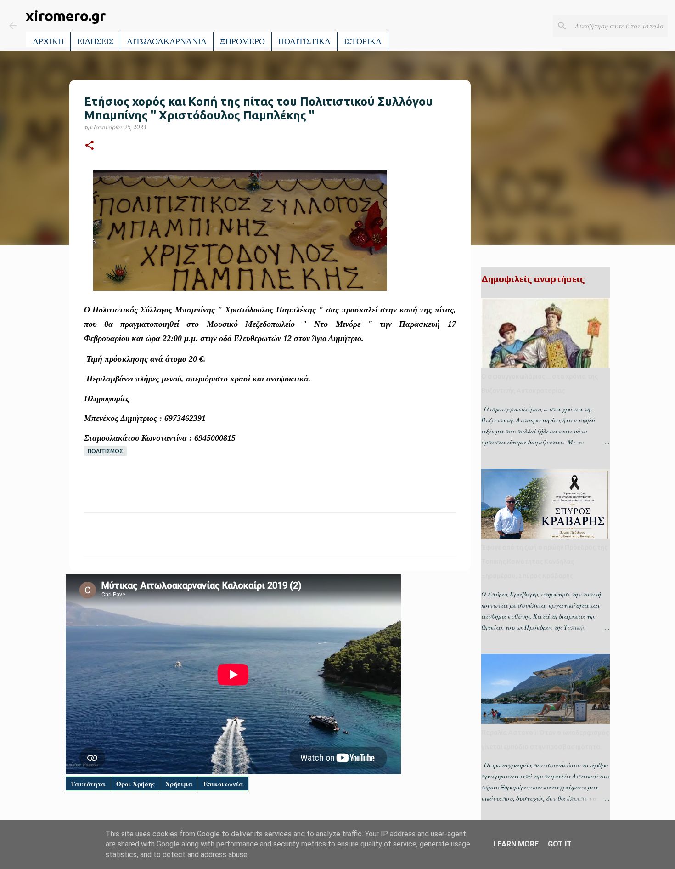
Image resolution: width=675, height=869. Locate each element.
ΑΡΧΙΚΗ (48, 41)
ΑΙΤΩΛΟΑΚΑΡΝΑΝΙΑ (167, 41)
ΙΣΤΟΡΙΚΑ (363, 41)
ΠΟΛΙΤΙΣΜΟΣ (105, 451)
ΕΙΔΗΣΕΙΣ (95, 41)
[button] (89, 146)
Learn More (516, 844)
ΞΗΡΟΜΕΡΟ (242, 41)
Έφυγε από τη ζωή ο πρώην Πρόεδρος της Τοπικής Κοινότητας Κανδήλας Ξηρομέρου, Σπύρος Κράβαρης (544, 561)
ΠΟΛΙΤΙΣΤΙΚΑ (304, 41)
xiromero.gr (66, 15)
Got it (560, 844)
